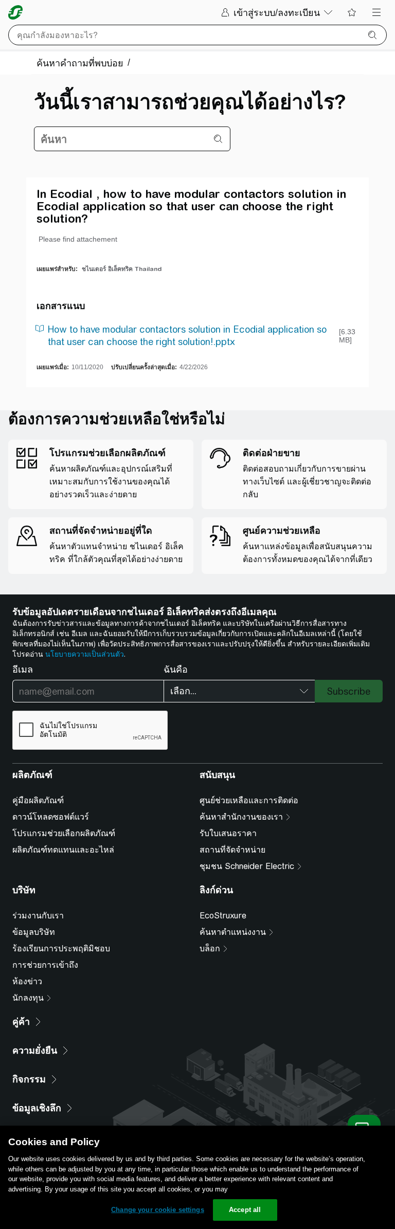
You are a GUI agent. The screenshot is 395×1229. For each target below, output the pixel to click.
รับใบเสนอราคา (228, 833)
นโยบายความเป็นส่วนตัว (84, 654)
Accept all (245, 1210)
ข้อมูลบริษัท (33, 932)
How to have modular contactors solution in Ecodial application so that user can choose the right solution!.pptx (187, 335)
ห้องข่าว (27, 981)
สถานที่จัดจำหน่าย (232, 850)
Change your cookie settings (157, 1210)
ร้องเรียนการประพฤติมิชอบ (61, 948)
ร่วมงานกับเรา (38, 915)
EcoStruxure (223, 915)
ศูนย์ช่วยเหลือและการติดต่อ (249, 800)
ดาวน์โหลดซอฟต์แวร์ (50, 817)
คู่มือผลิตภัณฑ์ (38, 800)
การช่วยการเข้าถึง (45, 965)
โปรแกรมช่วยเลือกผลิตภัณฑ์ (63, 833)
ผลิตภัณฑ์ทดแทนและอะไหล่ (63, 850)
